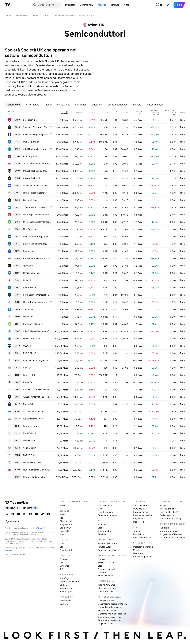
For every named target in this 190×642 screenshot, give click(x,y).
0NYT (17, 440)
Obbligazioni (66, 521)
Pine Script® (66, 591)
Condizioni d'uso (106, 600)
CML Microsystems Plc (34, 411)
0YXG (17, 120)
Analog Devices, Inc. (33, 178)
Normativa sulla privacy (109, 607)
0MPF (17, 404)
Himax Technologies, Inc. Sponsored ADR (36, 302)
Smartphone (66, 600)
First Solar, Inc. (30, 229)
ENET (17, 477)
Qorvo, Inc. (28, 265)
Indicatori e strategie (143, 546)
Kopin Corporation (32, 338)
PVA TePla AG (29, 353)
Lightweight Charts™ (169, 512)
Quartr (9, 550)
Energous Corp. (30, 426)
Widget (163, 505)
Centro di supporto (107, 569)
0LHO (17, 200)
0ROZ (17, 331)
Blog (100, 566)
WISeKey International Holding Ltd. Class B (37, 397)
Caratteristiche (105, 505)
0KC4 (17, 222)
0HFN (17, 178)
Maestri (136, 550)
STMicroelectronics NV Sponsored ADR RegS (36, 207)
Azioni (62, 514)
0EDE (17, 193)
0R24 (17, 142)
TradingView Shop (107, 585)
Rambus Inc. (29, 251)
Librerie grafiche (168, 508)
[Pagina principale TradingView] (7, 5)
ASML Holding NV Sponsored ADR (36, 134)
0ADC (17, 185)
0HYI (17, 273)
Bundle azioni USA (107, 550)
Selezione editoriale (142, 537)
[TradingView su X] (7, 514)
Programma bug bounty (109, 620)
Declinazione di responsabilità (112, 604)
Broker (115, 4)
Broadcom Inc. (30, 120)
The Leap (102, 534)
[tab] (13, 104)
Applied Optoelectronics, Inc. (37, 258)
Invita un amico (140, 512)
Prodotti (70, 4)
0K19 (17, 214)
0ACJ (17, 171)
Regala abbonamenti (108, 515)
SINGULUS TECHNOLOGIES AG (37, 389)
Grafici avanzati (167, 515)
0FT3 (17, 368)
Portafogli (64, 578)
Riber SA (27, 367)
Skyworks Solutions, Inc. (35, 243)
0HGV (17, 258)
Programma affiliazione (171, 534)
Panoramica (103, 524)
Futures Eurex (104, 546)
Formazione (138, 534)
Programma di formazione (172, 537)
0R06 (17, 229)
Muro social (138, 508)
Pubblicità (164, 527)
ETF (61, 518)
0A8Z (17, 236)
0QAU (17, 448)
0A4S (17, 309)
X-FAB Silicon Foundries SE (36, 331)
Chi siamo (102, 559)
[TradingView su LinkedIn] (30, 514)
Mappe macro (66, 588)
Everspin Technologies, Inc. (36, 360)
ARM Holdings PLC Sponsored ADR (36, 149)
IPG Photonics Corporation (36, 294)
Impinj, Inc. (28, 280)
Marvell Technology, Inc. (35, 171)
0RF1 (17, 397)
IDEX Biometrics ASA (33, 418)
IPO (61, 569)
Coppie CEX (65, 527)
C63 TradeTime (105, 591)
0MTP (17, 419)
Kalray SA (28, 382)
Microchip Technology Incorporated (37, 214)
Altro (127, 4)
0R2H (17, 163)
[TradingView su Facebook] (13, 514)
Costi (100, 508)
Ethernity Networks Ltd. (34, 477)
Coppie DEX (65, 531)
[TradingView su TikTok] (42, 514)
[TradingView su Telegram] (36, 514)
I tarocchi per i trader (108, 588)
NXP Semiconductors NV (35, 192)
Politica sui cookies (107, 610)
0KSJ (17, 265)
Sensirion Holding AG (33, 324)
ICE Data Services (42, 528)
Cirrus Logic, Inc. (31, 273)
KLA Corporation (31, 156)
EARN (17, 455)
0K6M (17, 316)
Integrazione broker (169, 531)
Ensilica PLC (29, 375)
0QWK (17, 470)
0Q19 (17, 346)
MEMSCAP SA (30, 440)
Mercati (102, 4)
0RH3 (17, 389)
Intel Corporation (31, 141)
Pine (62, 534)
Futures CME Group (107, 543)
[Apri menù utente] (169, 5)
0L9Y (17, 207)
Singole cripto (66, 524)
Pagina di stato (105, 623)
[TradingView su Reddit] (48, 514)
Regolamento (139, 518)
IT (161, 4)
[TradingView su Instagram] (25, 514)
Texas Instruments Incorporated (37, 163)
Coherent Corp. (30, 200)
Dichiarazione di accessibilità (112, 613)
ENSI (17, 375)
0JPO (17, 156)
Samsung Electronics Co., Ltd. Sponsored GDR (36, 127)
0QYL (17, 251)
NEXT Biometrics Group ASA (36, 469)
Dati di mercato (105, 512)
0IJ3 (17, 360)
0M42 (17, 134)
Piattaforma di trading (170, 518)
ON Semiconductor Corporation (37, 222)
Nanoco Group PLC (32, 462)
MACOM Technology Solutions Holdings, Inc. (37, 236)
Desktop (64, 604)
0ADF (17, 149)
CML (17, 411)
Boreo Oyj (28, 404)
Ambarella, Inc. (30, 287)
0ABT (17, 382)
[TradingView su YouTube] (19, 514)
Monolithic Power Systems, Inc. (37, 185)
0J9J (17, 280)
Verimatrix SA (29, 448)
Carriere (102, 572)
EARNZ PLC (29, 455)
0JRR (17, 338)
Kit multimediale (105, 575)
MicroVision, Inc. (31, 433)
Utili (61, 562)
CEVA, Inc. (28, 346)
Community (86, 4)
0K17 (17, 433)
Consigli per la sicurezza (110, 617)
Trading (137, 531)
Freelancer (138, 553)
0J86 (17, 295)
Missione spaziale (106, 562)
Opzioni (63, 585)
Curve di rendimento (69, 581)
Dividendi (64, 566)
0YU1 (17, 287)
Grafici (63, 505)
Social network (140, 505)
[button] (77, 5)
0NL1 (17, 353)
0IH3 (17, 426)
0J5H (17, 302)
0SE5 (17, 324)
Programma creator (142, 515)
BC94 (17, 127)
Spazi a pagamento (142, 556)
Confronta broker (106, 531)
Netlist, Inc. (28, 316)
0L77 (17, 244)
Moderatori (138, 521)
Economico (65, 559)
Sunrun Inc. (28, 309)
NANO (17, 462)
